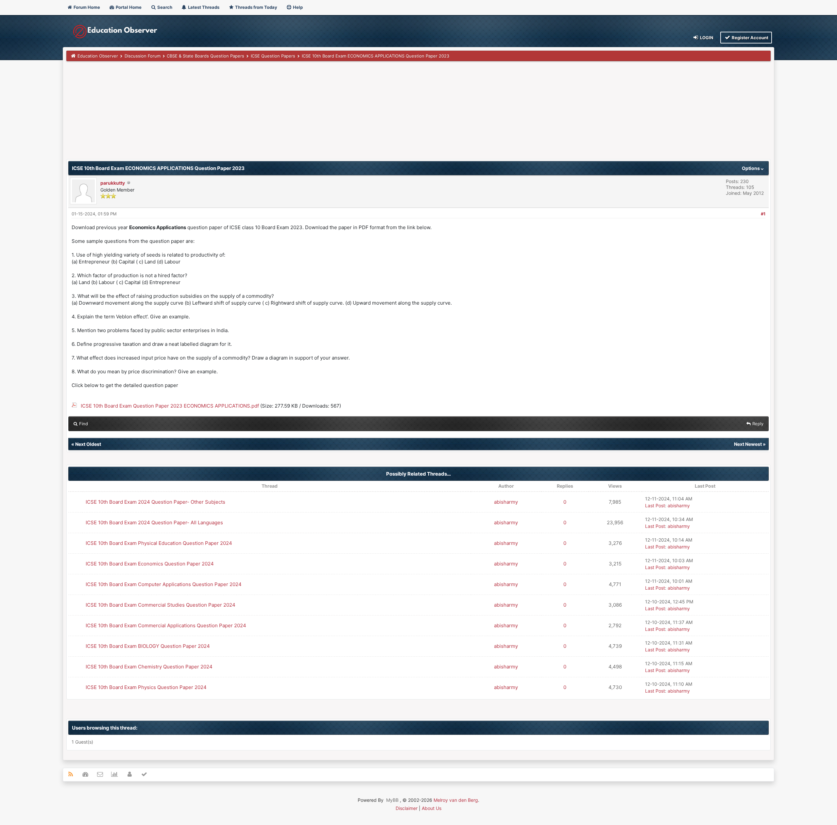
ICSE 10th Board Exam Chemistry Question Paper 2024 (149, 667)
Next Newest (748, 444)
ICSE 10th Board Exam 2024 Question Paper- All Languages (154, 522)
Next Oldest (88, 444)
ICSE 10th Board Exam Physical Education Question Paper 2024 (159, 543)
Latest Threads (203, 7)
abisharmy (506, 502)
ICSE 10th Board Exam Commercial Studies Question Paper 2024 (160, 605)
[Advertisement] (262, 113)
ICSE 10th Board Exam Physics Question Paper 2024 (146, 687)
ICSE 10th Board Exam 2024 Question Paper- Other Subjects (155, 502)
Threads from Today (255, 7)
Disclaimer (407, 808)
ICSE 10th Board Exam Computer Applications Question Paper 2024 (164, 584)
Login (706, 37)
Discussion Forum (143, 56)
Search (164, 7)
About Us (431, 808)
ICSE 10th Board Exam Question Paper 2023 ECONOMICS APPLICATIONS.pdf (170, 406)
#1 (763, 213)
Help (297, 7)
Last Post (655, 505)
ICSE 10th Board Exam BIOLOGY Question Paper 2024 (148, 646)
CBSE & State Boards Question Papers (205, 56)
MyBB (392, 800)
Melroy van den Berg (456, 800)
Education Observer (97, 56)
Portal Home (128, 7)
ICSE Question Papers (273, 56)
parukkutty (112, 183)
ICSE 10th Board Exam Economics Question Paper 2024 (150, 564)
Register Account (749, 37)
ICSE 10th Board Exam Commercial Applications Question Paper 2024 (166, 625)
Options (751, 168)
